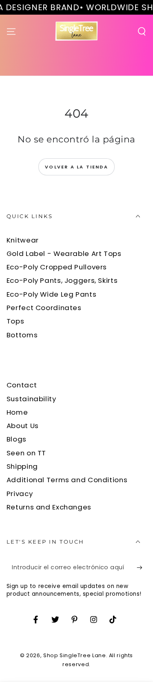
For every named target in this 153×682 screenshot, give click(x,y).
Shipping (22, 466)
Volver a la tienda (76, 167)
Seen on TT (26, 453)
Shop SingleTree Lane (74, 655)
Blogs (17, 439)
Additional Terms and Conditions (67, 480)
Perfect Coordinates (44, 308)
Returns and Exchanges (49, 507)
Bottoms (22, 335)
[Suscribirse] (141, 567)
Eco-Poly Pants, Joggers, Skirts (62, 280)
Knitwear (23, 240)
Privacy (20, 493)
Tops (15, 321)
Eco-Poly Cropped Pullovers (57, 267)
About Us (23, 426)
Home (17, 412)
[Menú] (11, 31)
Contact (22, 385)
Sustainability (31, 399)
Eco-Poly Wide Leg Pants (52, 294)
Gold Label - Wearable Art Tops (64, 253)
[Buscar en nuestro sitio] (142, 31)
